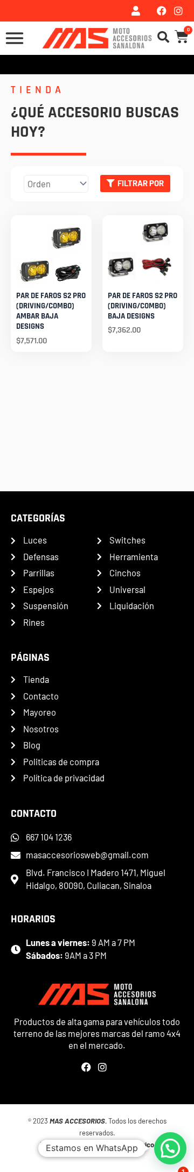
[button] (170, 1148)
